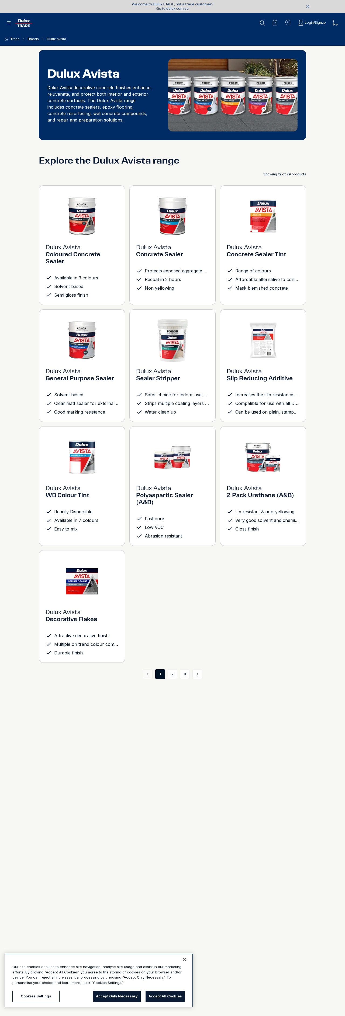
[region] (98, 980)
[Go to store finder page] (287, 22)
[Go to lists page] (275, 22)
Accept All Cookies (165, 996)
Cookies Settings (36, 996)
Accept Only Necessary (117, 996)
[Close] (184, 959)
